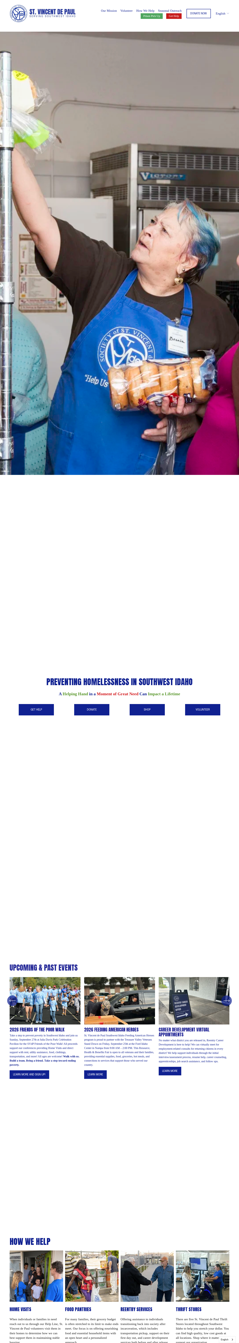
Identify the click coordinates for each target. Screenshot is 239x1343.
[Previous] (12, 1000)
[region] (119, 1030)
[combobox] (227, 1339)
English (224, 1339)
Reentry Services (136, 1309)
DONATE (92, 709)
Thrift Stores (188, 1309)
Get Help (174, 16)
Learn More (95, 1074)
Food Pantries (78, 1309)
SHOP (147, 709)
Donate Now (198, 13)
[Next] (226, 1000)
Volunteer (126, 10)
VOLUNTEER (203, 709)
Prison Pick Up (151, 16)
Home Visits (20, 1309)
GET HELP (36, 709)
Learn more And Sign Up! (29, 1074)
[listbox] (223, 13)
